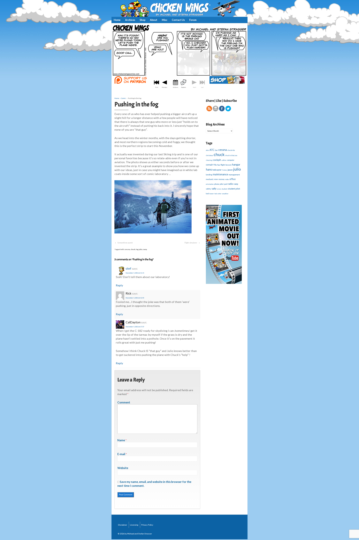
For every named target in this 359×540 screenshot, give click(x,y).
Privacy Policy (147, 525)
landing (209, 175)
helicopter (217, 169)
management (234, 174)
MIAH (216, 179)
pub (225, 184)
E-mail (121, 454)
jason (230, 169)
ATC (212, 149)
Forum (192, 19)
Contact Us (178, 19)
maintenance (220, 174)
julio (140, 249)
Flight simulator (191, 243)
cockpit (217, 159)
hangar (236, 164)
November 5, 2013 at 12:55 (135, 298)
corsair (209, 164)
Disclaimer (122, 525)
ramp (145, 249)
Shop (142, 19)
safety (208, 189)
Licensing (134, 525)
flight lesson (226, 165)
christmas (209, 155)
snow (219, 189)
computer (230, 160)
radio (230, 183)
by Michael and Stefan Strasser (138, 533)
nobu (227, 179)
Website (122, 468)
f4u (215, 164)
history (224, 170)
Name (121, 440)
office (232, 179)
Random (183, 87)
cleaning (209, 160)
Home (117, 19)
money (222, 179)
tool (207, 194)
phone (216, 184)
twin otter (218, 194)
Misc (164, 19)
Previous (164, 87)
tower (211, 194)
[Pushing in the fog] (179, 50)
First (156, 87)
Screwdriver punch (125, 243)
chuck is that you (231, 155)
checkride (231, 150)
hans (209, 169)
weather (225, 194)
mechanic (209, 179)
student (224, 189)
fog (137, 249)
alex (207, 150)
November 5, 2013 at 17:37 (135, 327)
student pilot (234, 188)
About (153, 19)
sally (214, 188)
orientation (210, 184)
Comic (123, 98)
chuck (133, 249)
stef (128, 268)
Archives (130, 19)
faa (218, 165)
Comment (123, 402)
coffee (223, 160)
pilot (222, 184)
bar (216, 150)
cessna (127, 249)
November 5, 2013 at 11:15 (135, 273)
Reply (119, 285)
